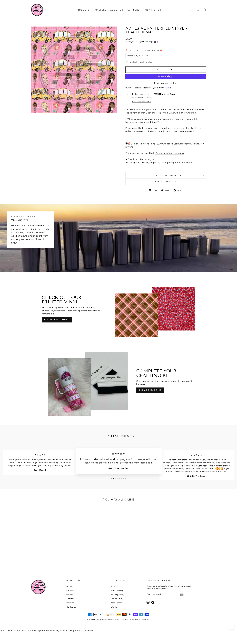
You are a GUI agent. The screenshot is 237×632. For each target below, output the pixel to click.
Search (114, 586)
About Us (70, 598)
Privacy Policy (117, 590)
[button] (165, 42)
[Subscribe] (182, 594)
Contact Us (71, 607)
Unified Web (145, 619)
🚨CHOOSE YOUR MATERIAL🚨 (144, 50)
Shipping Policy (117, 594)
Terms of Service (118, 603)
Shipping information (165, 175)
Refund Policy (117, 598)
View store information (141, 102)
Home (69, 586)
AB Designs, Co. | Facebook (169, 152)
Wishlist (114, 607)
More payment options (166, 83)
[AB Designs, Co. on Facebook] (152, 602)
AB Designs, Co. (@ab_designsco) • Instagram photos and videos (158, 162)
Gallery (69, 594)
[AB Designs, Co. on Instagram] (148, 602)
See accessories (150, 390)
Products (70, 590)
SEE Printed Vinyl (56, 320)
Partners (70, 603)
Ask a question (166, 181)
